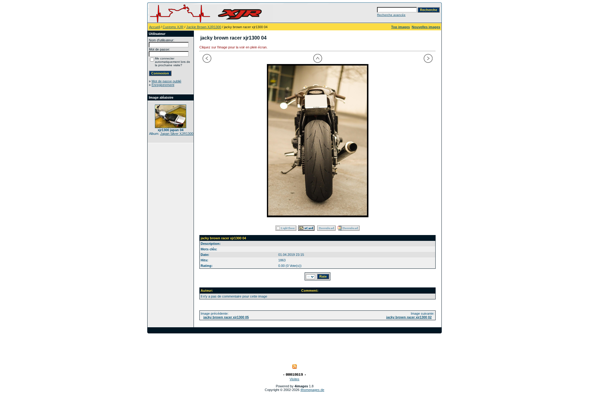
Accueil (154, 27)
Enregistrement (163, 85)
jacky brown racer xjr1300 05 (226, 317)
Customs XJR (173, 27)
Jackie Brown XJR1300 (203, 27)
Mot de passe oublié (166, 81)
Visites (294, 379)
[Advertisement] (294, 347)
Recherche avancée (391, 15)
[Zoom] (317, 140)
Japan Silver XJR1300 (176, 133)
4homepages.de (312, 390)
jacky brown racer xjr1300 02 (409, 317)
